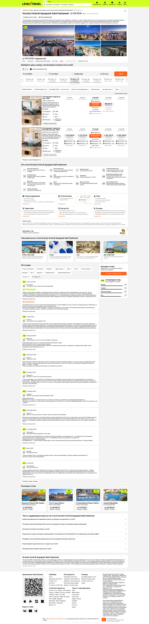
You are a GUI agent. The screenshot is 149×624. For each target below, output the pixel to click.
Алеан (74, 607)
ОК (104, 619)
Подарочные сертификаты (72, 579)
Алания (68, 592)
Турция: (51, 592)
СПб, (64, 590)
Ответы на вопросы (87, 581)
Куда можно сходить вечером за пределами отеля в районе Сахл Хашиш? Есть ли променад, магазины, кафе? (60, 534)
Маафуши (63, 601)
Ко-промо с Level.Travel (56, 585)
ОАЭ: (50, 598)
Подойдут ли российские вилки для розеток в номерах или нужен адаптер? (48, 539)
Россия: (51, 590)
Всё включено (95, 89)
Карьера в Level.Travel (55, 579)
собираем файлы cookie (52, 619)
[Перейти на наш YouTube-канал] (30, 610)
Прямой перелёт (27, 89)
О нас (50, 577)
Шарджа (59, 598)
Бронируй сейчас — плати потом (59, 89)
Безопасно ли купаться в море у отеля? (36, 529)
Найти (121, 74)
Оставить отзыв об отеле (114, 273)
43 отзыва (26, 265)
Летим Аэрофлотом (41, 89)
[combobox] (107, 74)
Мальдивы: (52, 601)
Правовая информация (109, 618)
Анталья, (63, 592)
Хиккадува (60, 603)
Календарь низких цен (70, 577)
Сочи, (56, 590)
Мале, (58, 601)
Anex (73, 590)
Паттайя (62, 594)
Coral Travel (75, 594)
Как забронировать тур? (88, 577)
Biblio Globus (76, 592)
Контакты (52, 583)
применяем (63, 619)
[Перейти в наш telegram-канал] (35, 610)
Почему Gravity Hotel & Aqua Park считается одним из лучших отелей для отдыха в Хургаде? (54, 524)
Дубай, (55, 598)
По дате (24, 277)
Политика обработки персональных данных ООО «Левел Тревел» (113, 620)
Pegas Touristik (76, 598)
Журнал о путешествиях (71, 585)
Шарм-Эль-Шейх (64, 596)
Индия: (51, 605)
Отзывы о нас (53, 581)
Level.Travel (75, 596)
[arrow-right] (122, 485)
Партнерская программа (71, 583)
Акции (83, 583)
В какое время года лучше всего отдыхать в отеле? (40, 544)
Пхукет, (57, 594)
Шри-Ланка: (52, 603)
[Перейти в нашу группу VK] (24, 610)
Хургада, (56, 596)
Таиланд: (52, 594)
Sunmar (74, 603)
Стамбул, (57, 592)
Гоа (55, 605)
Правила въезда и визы (88, 579)
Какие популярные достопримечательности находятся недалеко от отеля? (48, 519)
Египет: (51, 596)
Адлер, (60, 590)
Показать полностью (28, 299)
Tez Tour (74, 605)
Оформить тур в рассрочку (72, 581)
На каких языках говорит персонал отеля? (36, 549)
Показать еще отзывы (30, 481)
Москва (68, 590)
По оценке (35, 277)
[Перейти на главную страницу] (31, 3)
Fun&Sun (74, 601)
